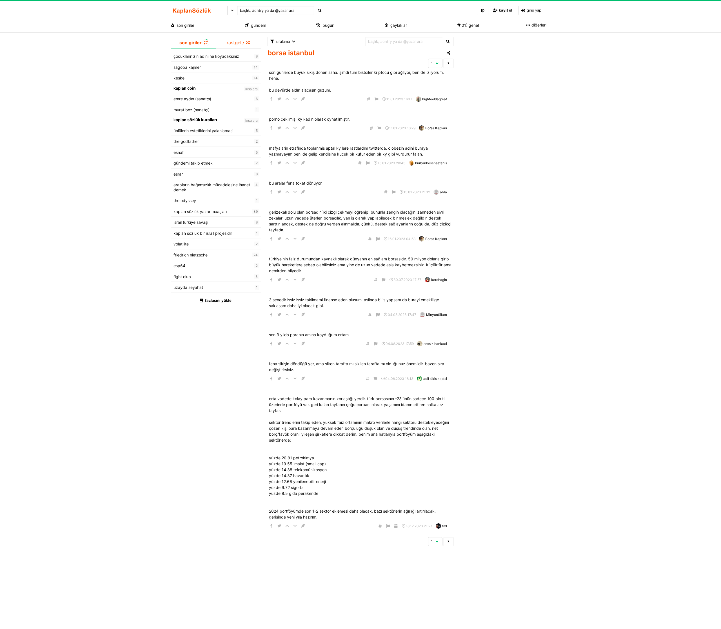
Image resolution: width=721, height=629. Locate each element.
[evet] (447, 41)
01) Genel (469, 25)
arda (443, 192)
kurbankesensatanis (431, 163)
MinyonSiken (436, 315)
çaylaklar (397, 25)
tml (444, 526)
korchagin (439, 280)
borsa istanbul (291, 53)
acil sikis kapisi (435, 378)
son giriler (184, 25)
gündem (257, 25)
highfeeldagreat (434, 99)
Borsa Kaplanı (436, 128)
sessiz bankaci (435, 344)
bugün (327, 25)
